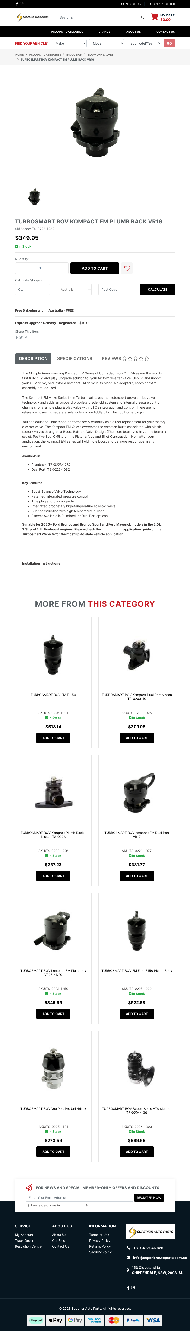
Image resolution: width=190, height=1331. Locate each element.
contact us (131, 4)
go (169, 43)
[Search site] (142, 17)
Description (33, 358)
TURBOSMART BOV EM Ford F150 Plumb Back (136, 971)
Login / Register (162, 4)
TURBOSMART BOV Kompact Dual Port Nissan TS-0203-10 (137, 697)
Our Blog (58, 1240)
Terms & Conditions (73, 1205)
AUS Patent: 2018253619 (41, 549)
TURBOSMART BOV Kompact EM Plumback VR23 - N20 (53, 973)
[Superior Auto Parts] (32, 17)
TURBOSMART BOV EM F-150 (53, 695)
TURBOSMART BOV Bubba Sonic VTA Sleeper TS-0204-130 (136, 1110)
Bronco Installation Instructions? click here (54, 568)
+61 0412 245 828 (148, 1248)
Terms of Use (99, 1235)
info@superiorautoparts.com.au (160, 1257)
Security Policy (100, 1252)
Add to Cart (95, 268)
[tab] (33, 358)
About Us (133, 31)
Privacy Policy (97, 1205)
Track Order (24, 1240)
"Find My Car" (112, 529)
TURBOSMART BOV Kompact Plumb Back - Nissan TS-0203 (53, 835)
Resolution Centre (28, 1246)
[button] (127, 268)
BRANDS (105, 31)
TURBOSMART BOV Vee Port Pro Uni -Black (53, 1109)
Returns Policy (100, 1246)
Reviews (112, 358)
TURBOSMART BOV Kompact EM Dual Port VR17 (136, 835)
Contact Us (165, 31)
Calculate (158, 289)
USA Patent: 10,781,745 (40, 544)
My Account (24, 1235)
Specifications (74, 358)
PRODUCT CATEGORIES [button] (67, 31)
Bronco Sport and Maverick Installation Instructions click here (68, 578)
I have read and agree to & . (68, 1205)
